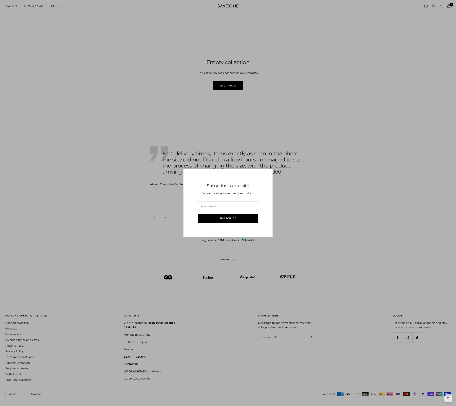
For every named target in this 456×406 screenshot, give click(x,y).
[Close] (267, 174)
